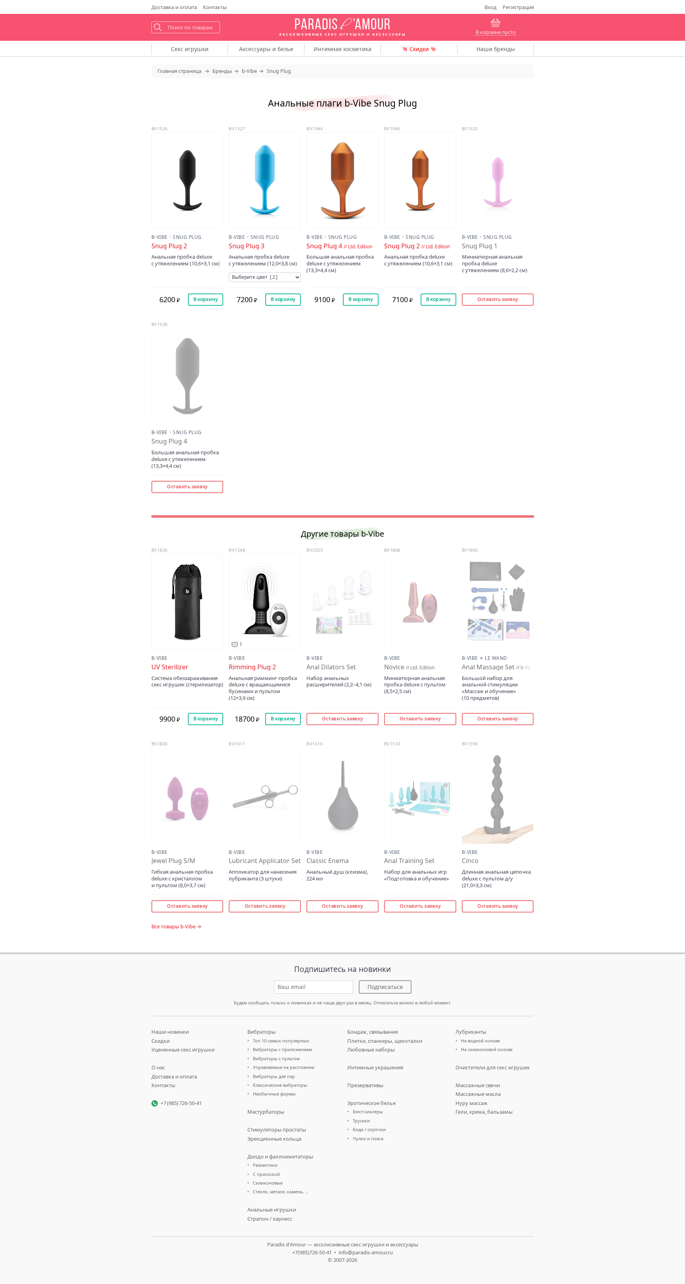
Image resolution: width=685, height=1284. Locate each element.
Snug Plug (187, 237)
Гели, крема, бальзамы (484, 1111)
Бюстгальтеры (368, 1111)
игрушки (190, 49)
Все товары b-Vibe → (176, 926)
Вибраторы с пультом (276, 1058)
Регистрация (518, 7)
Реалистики (265, 1165)
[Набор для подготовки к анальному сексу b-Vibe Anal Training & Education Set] (420, 795)
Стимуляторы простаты (276, 1129)
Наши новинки (170, 1031)
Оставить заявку (497, 299)
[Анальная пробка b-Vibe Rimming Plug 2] (265, 602)
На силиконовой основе (487, 1049)
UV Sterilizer (169, 667)
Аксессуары (266, 49)
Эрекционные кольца (274, 1138)
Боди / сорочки (369, 1129)
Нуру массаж (471, 1103)
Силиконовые (268, 1183)
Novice (409, 667)
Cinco (470, 861)
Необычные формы (274, 1094)
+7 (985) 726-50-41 (181, 1103)
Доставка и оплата (174, 1076)
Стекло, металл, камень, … (281, 1191)
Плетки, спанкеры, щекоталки (384, 1040)
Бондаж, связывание (372, 1031)
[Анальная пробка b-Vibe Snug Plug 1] (498, 180)
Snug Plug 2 (169, 246)
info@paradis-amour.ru (366, 1252)
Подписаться (385, 987)
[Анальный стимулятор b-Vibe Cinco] (498, 795)
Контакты (215, 7)
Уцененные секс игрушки (182, 1049)
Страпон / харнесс (269, 1218)
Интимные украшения (375, 1067)
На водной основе (480, 1041)
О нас (158, 1067)
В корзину (205, 299)
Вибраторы (261, 1031)
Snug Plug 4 (339, 246)
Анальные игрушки (271, 1209)
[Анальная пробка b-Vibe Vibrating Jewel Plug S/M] (187, 795)
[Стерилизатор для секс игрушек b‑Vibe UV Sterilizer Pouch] (187, 602)
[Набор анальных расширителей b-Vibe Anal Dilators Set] (342, 602)
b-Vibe (159, 237)
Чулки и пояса (368, 1138)
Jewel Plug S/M (173, 861)
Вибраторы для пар (274, 1076)
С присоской (266, 1174)
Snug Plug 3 (246, 246)
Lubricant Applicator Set (265, 861)
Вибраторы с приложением (282, 1049)
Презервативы (365, 1085)
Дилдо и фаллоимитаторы (280, 1156)
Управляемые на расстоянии (283, 1067)
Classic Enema (327, 861)
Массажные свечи (477, 1085)
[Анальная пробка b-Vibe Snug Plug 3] (265, 180)
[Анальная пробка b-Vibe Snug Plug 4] (187, 376)
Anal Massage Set (496, 667)
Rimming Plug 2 (252, 667)
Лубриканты (470, 1031)
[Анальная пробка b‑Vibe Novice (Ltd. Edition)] (420, 602)
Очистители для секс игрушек (492, 1067)
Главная (179, 70)
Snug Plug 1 (479, 246)
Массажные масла (478, 1093)
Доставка (174, 7)
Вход (490, 7)
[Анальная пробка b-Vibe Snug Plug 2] (187, 180)
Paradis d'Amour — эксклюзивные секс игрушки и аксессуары (342, 1244)
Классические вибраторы (280, 1085)
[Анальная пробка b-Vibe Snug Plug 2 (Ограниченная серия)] (420, 180)
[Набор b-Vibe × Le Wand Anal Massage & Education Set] (498, 602)
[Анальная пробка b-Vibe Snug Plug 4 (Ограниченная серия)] (342, 180)
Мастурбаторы (265, 1111)
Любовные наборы (371, 1049)
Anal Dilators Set (331, 667)
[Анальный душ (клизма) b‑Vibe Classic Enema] (342, 795)
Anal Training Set (409, 861)
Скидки (419, 49)
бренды (495, 49)
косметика (342, 49)
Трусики (361, 1121)
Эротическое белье (371, 1103)
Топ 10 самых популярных (281, 1041)
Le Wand (496, 658)
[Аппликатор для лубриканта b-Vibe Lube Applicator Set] (265, 795)
